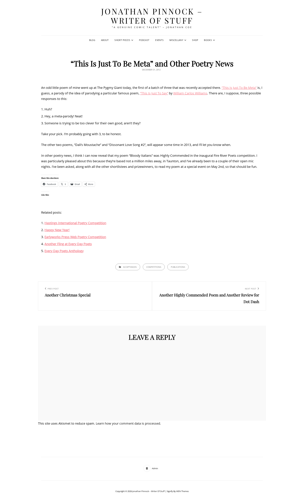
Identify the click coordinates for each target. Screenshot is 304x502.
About (105, 40)
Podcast (144, 40)
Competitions (153, 267)
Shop (195, 40)
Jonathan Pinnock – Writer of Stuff (152, 16)
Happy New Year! (57, 230)
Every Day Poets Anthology (64, 251)
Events (159, 40)
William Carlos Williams (190, 93)
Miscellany (176, 40)
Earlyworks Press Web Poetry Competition (75, 237)
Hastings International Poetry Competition (75, 223)
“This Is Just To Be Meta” (239, 87)
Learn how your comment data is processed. (128, 423)
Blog (92, 40)
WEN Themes (182, 491)
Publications (178, 267)
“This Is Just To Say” (154, 93)
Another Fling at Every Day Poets (68, 244)
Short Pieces (122, 40)
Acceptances (130, 267)
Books (208, 40)
